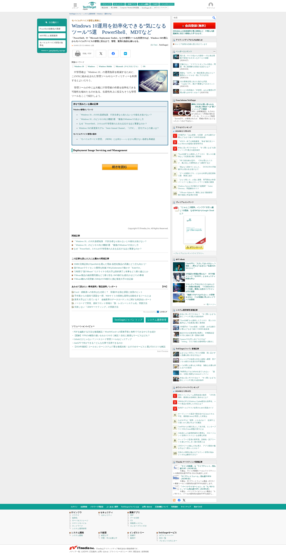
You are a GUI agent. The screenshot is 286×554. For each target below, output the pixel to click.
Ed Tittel (154, 45)
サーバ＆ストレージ (80, 520)
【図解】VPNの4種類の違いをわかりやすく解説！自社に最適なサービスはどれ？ (112, 335)
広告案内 (93, 552)
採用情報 (145, 552)
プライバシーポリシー (119, 552)
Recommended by (149, 312)
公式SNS (84, 552)
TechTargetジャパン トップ (128, 320)
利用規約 (174, 507)
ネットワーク (77, 526)
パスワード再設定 (96, 507)
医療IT (132, 535)
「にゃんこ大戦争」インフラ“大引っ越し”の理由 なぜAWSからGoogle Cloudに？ (197, 210)
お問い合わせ (147, 507)
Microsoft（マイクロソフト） (127, 66)
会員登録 (84, 507)
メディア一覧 (74, 552)
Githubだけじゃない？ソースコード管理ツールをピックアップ (103, 339)
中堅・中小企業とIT (109, 538)
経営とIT (104, 535)
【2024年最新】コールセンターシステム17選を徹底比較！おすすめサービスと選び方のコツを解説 (119, 347)
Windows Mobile (105, 66)
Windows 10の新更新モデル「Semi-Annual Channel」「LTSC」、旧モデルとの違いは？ (119, 128)
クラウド (75, 515)
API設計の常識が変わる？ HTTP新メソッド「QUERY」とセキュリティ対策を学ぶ (200, 276)
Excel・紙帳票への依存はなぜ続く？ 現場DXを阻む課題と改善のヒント (108, 292)
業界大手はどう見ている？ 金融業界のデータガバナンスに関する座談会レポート (112, 299)
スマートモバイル (79, 523)
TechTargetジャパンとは (130, 507)
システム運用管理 (156, 320)
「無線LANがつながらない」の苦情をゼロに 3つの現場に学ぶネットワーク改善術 (200, 297)
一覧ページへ (210, 304)
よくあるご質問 (112, 507)
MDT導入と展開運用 (48, 36)
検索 (214, 18)
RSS (174, 500)
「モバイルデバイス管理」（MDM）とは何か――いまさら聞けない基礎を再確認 (117, 139)
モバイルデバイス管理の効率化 (51, 44)
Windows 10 (79, 66)
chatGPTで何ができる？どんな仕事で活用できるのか (98, 343)
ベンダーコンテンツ (184, 51)
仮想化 (74, 518)
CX (131, 520)
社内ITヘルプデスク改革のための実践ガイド (196, 408)
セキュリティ (106, 515)
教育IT (132, 538)
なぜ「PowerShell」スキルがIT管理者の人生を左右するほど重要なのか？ (113, 124)
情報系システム (136, 523)
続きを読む (120, 167)
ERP (131, 515)
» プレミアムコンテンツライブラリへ (189, 253)
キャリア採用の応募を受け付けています (191, 44)
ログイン (74, 507)
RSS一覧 (162, 538)
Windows (91, 66)
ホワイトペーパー (166, 535)
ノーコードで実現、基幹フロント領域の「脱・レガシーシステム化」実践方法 (110, 303)
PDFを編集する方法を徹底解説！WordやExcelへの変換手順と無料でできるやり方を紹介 (115, 332)
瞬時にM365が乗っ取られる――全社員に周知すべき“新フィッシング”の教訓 (204, 106)
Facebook (179, 500)
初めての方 (198, 507)
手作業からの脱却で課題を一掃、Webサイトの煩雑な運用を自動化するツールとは (112, 296)
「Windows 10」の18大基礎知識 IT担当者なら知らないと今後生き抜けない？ (115, 115)
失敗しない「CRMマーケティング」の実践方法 (96, 307)
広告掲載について (161, 507)
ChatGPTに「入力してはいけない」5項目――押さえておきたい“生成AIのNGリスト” (200, 265)
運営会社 (136, 552)
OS (144, 66)
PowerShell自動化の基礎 (50, 29)
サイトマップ (186, 507)
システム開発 (77, 535)
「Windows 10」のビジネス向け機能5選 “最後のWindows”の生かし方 (111, 119)
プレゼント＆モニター (168, 541)
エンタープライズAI (138, 526)
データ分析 (134, 518)
